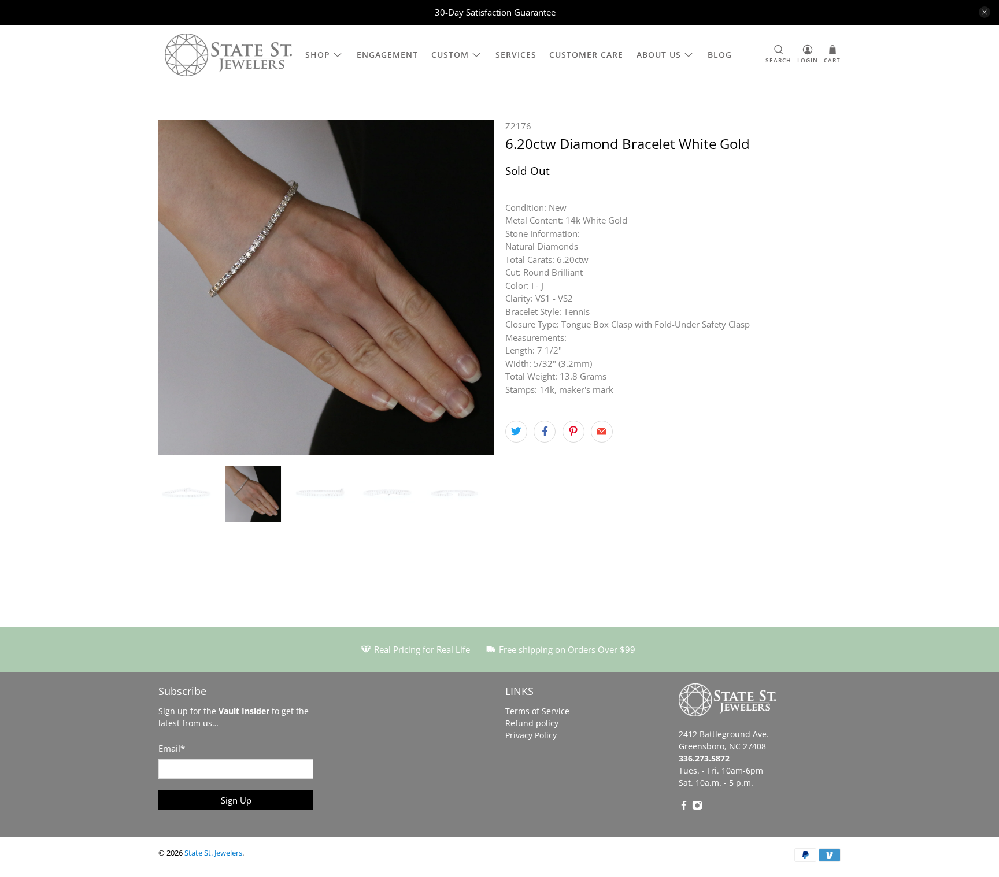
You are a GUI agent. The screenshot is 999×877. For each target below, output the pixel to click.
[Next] (475, 287)
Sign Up (236, 800)
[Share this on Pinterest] (573, 432)
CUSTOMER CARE (586, 54)
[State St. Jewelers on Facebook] (684, 807)
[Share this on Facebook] (545, 432)
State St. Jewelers (213, 853)
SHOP (317, 54)
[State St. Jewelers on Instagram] (697, 807)
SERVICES (515, 54)
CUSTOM (450, 54)
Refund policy (531, 723)
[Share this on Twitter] (516, 432)
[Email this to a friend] (602, 432)
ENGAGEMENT (387, 54)
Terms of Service (537, 710)
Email (171, 748)
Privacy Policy (531, 735)
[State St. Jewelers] (228, 55)
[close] (984, 12)
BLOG (720, 54)
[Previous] (177, 287)
